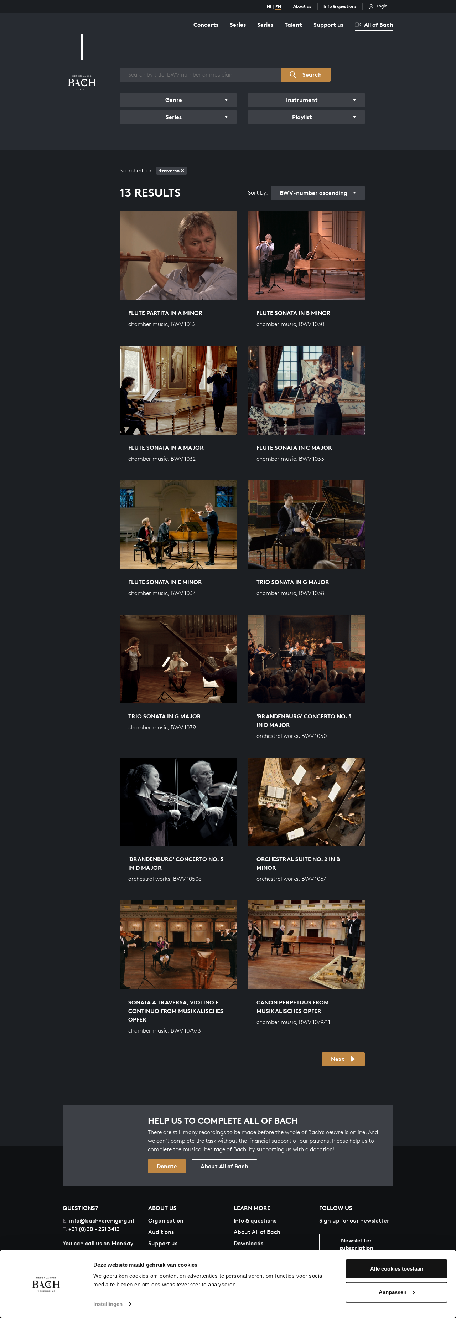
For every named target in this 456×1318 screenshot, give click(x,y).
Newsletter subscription (356, 1244)
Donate (167, 1166)
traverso (169, 170)
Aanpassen (392, 1292)
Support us (328, 24)
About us (302, 6)
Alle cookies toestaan (396, 1269)
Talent (293, 24)
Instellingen (108, 1304)
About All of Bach (224, 1166)
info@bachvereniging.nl (98, 1220)
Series (238, 24)
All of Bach (378, 24)
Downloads (248, 1243)
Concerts (205, 24)
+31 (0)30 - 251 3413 (91, 1229)
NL (269, 6)
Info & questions (340, 6)
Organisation (165, 1220)
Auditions (161, 1232)
